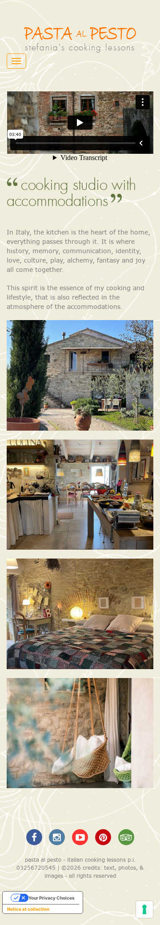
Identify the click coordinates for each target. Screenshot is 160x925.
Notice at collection (28, 909)
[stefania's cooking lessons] (80, 33)
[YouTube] (81, 837)
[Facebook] (35, 837)
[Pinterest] (104, 837)
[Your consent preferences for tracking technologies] (144, 909)
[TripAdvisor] (126, 837)
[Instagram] (58, 837)
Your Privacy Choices (51, 897)
